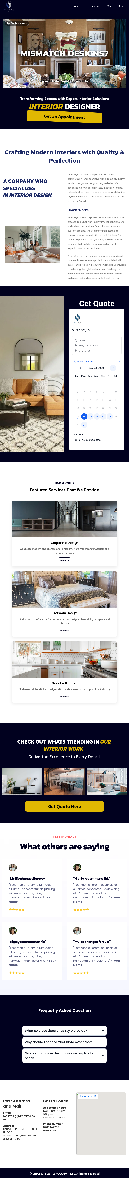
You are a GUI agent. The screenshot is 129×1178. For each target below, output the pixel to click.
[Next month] (113, 368)
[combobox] (96, 361)
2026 (101, 367)
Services (95, 6)
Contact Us (115, 6)
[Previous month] (80, 368)
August (93, 367)
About (78, 6)
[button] (86, 345)
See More (64, 560)
